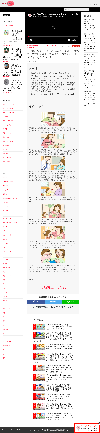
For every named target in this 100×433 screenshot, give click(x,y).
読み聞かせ (30, 47)
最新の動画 (9, 25)
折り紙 (5, 296)
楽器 (4, 313)
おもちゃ (5, 202)
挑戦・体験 (6, 137)
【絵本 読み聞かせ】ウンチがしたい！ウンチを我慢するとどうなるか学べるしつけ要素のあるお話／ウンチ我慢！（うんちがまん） (59, 416)
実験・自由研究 (8, 121)
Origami (5, 185)
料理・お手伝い (8, 141)
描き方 (5, 300)
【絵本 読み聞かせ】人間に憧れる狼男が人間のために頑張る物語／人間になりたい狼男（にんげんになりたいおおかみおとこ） (59, 369)
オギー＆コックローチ (10, 222)
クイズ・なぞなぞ (8, 112)
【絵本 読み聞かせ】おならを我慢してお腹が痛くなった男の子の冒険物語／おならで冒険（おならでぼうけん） (59, 347)
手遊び (5, 288)
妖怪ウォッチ (7, 276)
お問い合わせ (94, 4)
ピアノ (5, 247)
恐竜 (4, 280)
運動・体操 (6, 162)
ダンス (5, 239)
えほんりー (50, 45)
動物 (4, 272)
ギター (5, 231)
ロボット (5, 259)
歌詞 (4, 321)
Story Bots (6, 190)
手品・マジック (8, 133)
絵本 (56, 45)
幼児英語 (5, 129)
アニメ (5, 214)
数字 (4, 304)
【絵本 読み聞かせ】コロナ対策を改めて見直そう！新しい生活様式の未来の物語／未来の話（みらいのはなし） (59, 407)
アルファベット (8, 218)
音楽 (4, 358)
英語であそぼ (7, 341)
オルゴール (6, 226)
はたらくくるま (8, 210)
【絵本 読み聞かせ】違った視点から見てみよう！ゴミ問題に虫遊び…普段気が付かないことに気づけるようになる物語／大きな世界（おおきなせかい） (53, 337)
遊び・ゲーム (7, 157)
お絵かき (5, 206)
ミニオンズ (6, 255)
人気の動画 (9, 21)
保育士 (5, 263)
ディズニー (6, 243)
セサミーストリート (9, 235)
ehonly (42, 45)
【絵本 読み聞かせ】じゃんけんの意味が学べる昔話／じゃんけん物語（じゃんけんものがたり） (59, 327)
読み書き (5, 153)
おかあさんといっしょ (10, 198)
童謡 (4, 325)
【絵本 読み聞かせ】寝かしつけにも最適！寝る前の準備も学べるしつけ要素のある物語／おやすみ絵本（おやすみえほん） (59, 388)
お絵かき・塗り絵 (8, 104)
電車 (4, 354)
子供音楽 (5, 116)
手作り (5, 284)
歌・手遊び (6, 145)
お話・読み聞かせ (32, 45)
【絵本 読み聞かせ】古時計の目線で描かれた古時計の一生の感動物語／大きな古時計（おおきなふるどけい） (59, 378)
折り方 (5, 292)
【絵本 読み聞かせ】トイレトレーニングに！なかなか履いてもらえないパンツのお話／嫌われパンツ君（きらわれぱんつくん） (59, 397)
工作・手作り (7, 125)
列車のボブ (6, 268)
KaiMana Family (8, 181)
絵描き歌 (5, 329)
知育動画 (5, 149)
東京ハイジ (6, 309)
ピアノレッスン (8, 251)
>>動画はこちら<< (53, 287)
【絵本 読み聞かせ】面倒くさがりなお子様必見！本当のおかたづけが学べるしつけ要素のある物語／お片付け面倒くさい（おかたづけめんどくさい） (53, 358)
